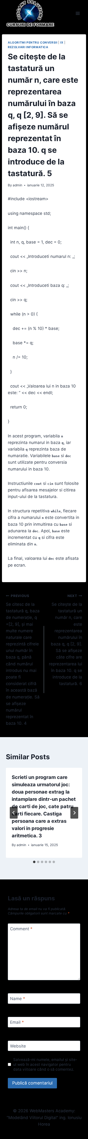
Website (18, 1046)
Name (17, 998)
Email (17, 1022)
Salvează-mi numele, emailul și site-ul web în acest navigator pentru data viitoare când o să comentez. (45, 1064)
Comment (21, 928)
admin (17, 185)
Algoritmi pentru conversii (32, 42)
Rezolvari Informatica (28, 47)
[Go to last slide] (14, 813)
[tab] (34, 862)
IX (61, 42)
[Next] (74, 813)
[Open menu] (77, 13)
